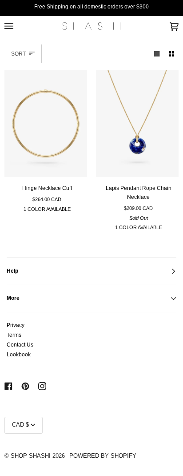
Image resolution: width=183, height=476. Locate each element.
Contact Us (20, 345)
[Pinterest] (25, 386)
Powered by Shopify (102, 456)
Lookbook (19, 354)
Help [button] (12, 271)
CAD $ (20, 425)
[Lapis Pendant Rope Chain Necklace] (137, 123)
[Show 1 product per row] (157, 53)
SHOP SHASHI (31, 456)
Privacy (15, 325)
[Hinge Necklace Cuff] (45, 123)
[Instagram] (42, 386)
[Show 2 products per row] (171, 53)
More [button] (13, 298)
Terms (14, 335)
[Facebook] (8, 386)
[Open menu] (17, 26)
